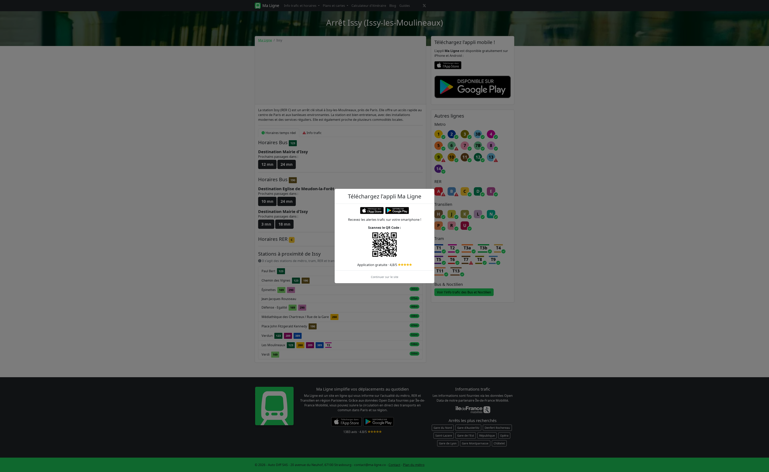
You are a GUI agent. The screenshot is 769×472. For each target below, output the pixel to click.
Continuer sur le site (384, 277)
